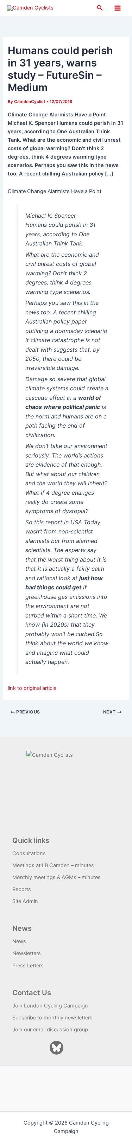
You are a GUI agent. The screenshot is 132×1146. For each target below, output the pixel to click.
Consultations (29, 853)
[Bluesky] (56, 1048)
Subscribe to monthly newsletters (52, 1017)
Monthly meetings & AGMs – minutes (56, 877)
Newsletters (26, 953)
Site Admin (25, 901)
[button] (100, 8)
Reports (21, 889)
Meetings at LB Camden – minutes (53, 865)
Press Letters (28, 965)
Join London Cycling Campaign (50, 1006)
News (19, 941)
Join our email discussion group (50, 1029)
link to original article (32, 688)
